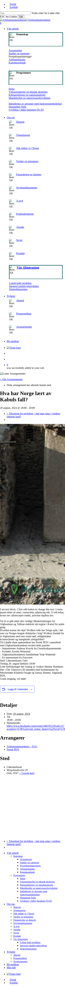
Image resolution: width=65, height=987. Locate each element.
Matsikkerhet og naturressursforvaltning (29, 98)
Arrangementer (24, 326)
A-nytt (19, 200)
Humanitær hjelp (17, 106)
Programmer (19, 875)
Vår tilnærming (20, 939)
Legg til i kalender (18, 689)
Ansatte (20, 227)
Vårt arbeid (12, 853)
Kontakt (20, 253)
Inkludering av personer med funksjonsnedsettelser (35, 103)
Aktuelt (20, 300)
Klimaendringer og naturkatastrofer (27, 95)
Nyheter (11, 951)
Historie (20, 121)
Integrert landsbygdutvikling (24, 286)
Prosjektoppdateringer (30, 866)
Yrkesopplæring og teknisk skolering (28, 91)
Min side (11, 967)
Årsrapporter (15, 50)
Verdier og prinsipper (27, 161)
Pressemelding (23, 313)
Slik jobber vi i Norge (27, 148)
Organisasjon (23, 135)
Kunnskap (18, 856)
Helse (12, 88)
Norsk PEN (13, 749)
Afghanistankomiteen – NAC (22, 746)
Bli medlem (13, 964)
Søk (21, 17)
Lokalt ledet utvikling (20, 283)
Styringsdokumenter (26, 187)
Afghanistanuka (17, 59)
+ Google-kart (26, 773)
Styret (19, 240)
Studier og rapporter (19, 53)
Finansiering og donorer (28, 174)
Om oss (11, 904)
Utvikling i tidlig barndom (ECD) (26, 109)
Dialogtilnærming (18, 289)
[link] (36, 242)
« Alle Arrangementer (11, 379)
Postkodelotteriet (25, 213)
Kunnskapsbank (17, 62)
